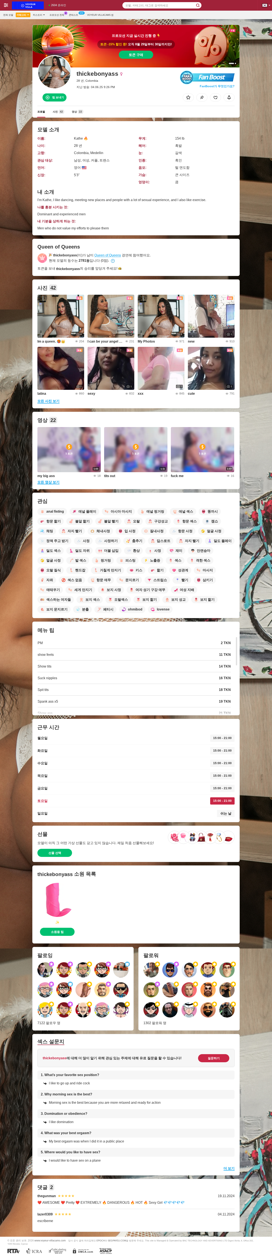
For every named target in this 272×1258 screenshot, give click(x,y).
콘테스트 (73, 15)
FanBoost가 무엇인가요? (217, 86)
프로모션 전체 (57, 15)
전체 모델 (8, 15)
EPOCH (100, 1240)
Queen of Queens (107, 255)
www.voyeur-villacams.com (50, 1240)
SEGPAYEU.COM (117, 1240)
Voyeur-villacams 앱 (100, 15)
